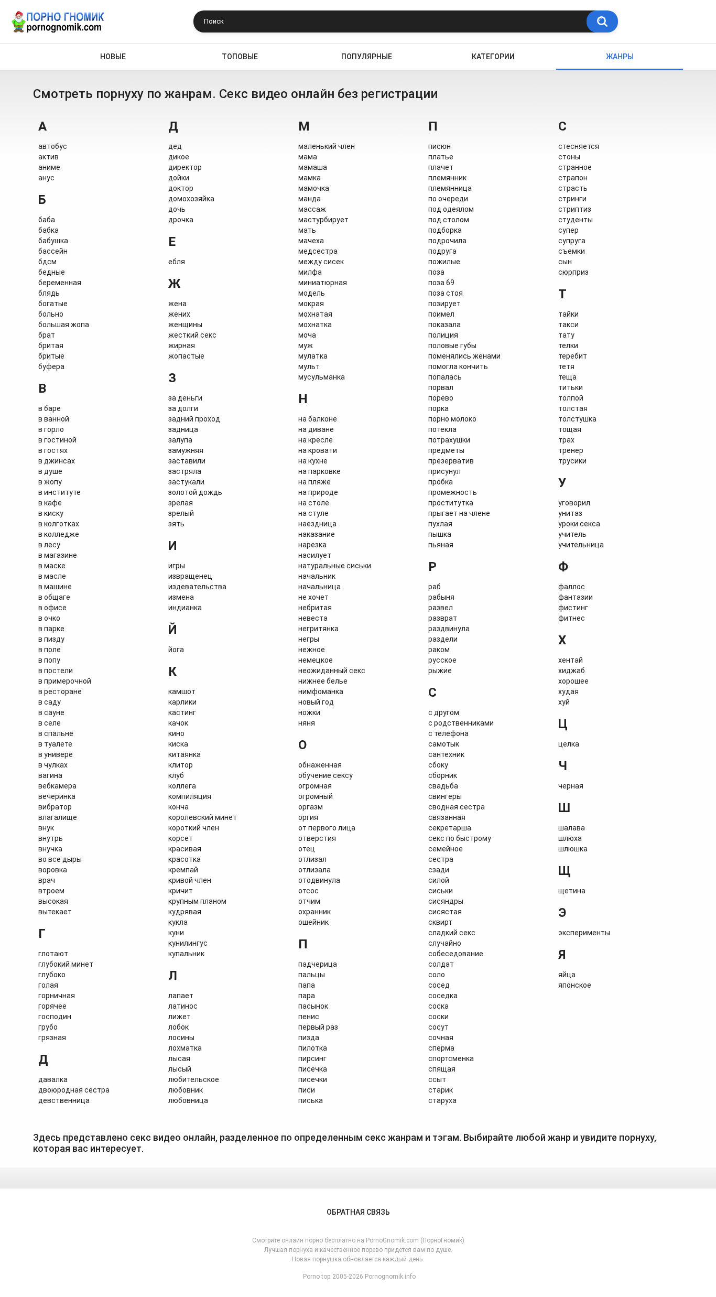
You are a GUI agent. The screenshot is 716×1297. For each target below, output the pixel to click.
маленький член (326, 146)
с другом (443, 712)
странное (575, 167)
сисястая (445, 911)
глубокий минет (65, 964)
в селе (49, 723)
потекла (442, 429)
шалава (571, 828)
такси (568, 324)
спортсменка (451, 1058)
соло (436, 974)
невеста (313, 618)
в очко (49, 618)
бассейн (53, 251)
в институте (59, 492)
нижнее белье (323, 681)
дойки (178, 178)
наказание (316, 534)
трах (566, 440)
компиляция (189, 796)
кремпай (183, 870)
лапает (180, 995)
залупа (180, 440)
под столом (448, 219)
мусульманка (321, 377)
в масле (52, 576)
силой (438, 880)
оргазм (310, 807)
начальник (316, 576)
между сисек (321, 261)
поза (436, 272)
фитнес (571, 618)
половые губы (452, 345)
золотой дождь (195, 492)
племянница (450, 188)
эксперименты (584, 932)
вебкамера (57, 786)
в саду (49, 702)
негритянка (318, 628)
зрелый (181, 513)
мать (307, 230)
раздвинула (449, 628)
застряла (184, 471)
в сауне (51, 712)
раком (439, 649)
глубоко (52, 974)
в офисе (52, 607)
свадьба (443, 786)
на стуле (313, 513)
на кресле (315, 440)
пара (306, 995)
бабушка (53, 240)
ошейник (313, 922)
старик (440, 1090)
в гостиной (57, 440)
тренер (570, 450)
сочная (440, 1037)
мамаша (312, 167)
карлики (182, 702)
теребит (572, 356)
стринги (572, 198)
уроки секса (579, 524)
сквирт (440, 922)
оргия (308, 817)
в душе (50, 471)
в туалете (55, 744)
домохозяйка (191, 198)
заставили (186, 461)
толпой (570, 398)
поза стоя (445, 293)
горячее (52, 1006)
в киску (50, 513)
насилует (314, 555)
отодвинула (319, 880)
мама (307, 157)
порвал (440, 387)
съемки (571, 251)
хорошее (573, 681)
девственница (64, 1100)
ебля (176, 261)
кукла (178, 922)
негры (308, 639)
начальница (319, 586)
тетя (566, 366)
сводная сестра (456, 807)
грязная (52, 1037)
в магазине (57, 555)
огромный (315, 796)
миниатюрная (322, 282)
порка (438, 408)
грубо (48, 1027)
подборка (445, 230)
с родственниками (461, 723)
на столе (313, 503)
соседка (443, 995)
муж (305, 345)
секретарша (449, 828)
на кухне (313, 461)
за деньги (185, 398)
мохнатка (315, 324)
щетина (571, 891)
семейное (445, 849)
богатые (53, 303)
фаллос (571, 586)
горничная (56, 995)
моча (307, 335)
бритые (51, 356)
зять (176, 524)
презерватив (451, 461)
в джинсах (56, 461)
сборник (442, 775)
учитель (572, 534)
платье (440, 157)
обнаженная (320, 765)
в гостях (53, 450)
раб (434, 586)
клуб (176, 775)
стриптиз (574, 209)
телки (568, 345)
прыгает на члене (459, 513)
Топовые (240, 56)
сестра (440, 859)
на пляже (314, 482)
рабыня (441, 597)
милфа (310, 272)
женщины (185, 324)
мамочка (313, 188)
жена (177, 303)
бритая (50, 345)
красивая (184, 849)
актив (48, 157)
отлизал (312, 859)
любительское (193, 1079)
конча (178, 807)
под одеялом (451, 209)
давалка (53, 1079)
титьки (570, 387)
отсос (308, 891)
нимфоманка (320, 691)
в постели (55, 670)
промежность (452, 492)
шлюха (570, 838)
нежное (311, 649)
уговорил (574, 503)
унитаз (570, 513)
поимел (441, 314)
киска (178, 744)
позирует (444, 303)
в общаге (54, 597)
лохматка (185, 1048)
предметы (446, 450)
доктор (180, 188)
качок (178, 723)
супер (568, 230)
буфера (51, 366)
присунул (444, 471)
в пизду (51, 639)
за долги (183, 408)
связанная (446, 817)
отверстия (317, 838)
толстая (573, 408)
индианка (185, 607)
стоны (569, 157)
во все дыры (60, 859)
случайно (444, 943)
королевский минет (202, 817)
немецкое (315, 660)
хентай (570, 660)
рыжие (440, 670)
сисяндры (445, 901)
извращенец (190, 576)
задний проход (194, 419)
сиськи (440, 891)
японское (574, 985)
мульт (309, 366)
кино (176, 733)
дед (175, 146)
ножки (309, 712)
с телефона (448, 733)
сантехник (446, 754)
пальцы (311, 974)
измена (181, 597)
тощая (569, 429)
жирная (181, 345)
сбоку (438, 765)
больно (50, 314)
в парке (51, 628)
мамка (309, 178)
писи (306, 1090)
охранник (314, 911)
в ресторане (60, 691)
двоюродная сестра (74, 1090)
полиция (443, 335)
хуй (564, 702)
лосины (181, 1037)
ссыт (437, 1079)
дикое (178, 157)
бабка (48, 230)
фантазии (575, 597)
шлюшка (573, 849)
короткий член (193, 828)
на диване (316, 429)
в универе (55, 754)
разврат (442, 618)
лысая (179, 1058)
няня (306, 723)
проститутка (450, 503)
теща (567, 377)
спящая (441, 1069)
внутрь (50, 838)
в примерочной (64, 681)
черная (570, 786)
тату (566, 335)
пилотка (312, 1048)
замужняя (185, 450)
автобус (52, 146)
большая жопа (63, 324)
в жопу (50, 482)
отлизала (314, 870)
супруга (571, 240)
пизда (308, 1037)
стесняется (578, 146)
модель (311, 293)
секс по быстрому (459, 838)
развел (440, 607)
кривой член (189, 880)
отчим (309, 901)
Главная (41, 57)
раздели (443, 639)
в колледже (58, 534)
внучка (50, 849)
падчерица (317, 964)
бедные (51, 272)
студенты (575, 219)
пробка (440, 482)
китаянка (184, 754)
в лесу (49, 545)
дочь (177, 209)
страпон (573, 178)
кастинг (182, 712)
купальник (186, 953)
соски (438, 1016)
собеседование (455, 953)
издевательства (197, 586)
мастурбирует (323, 219)
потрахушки (449, 440)
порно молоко (452, 419)
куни (176, 932)
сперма (441, 1048)
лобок (178, 1027)
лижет (179, 1016)
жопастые (186, 356)
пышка (439, 534)
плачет (440, 167)
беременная (59, 282)
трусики (572, 461)
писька (310, 1100)
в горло (51, 429)
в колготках (58, 524)
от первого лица (326, 828)
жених (179, 314)
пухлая (440, 524)
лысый (179, 1069)
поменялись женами (464, 356)
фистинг (573, 607)
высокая (53, 901)
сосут (438, 1027)
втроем (51, 891)
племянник (447, 178)
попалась (445, 377)
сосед (439, 985)
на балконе (317, 419)
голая (48, 985)
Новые (113, 56)
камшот (182, 691)
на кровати (317, 450)
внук (46, 828)
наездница (317, 524)
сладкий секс (451, 932)
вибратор (55, 807)
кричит (180, 891)
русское (442, 660)
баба (46, 219)
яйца (567, 974)
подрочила (447, 240)
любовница (188, 1100)
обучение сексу (325, 775)
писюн (439, 146)
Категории (493, 56)
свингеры (445, 796)
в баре (49, 408)
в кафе (50, 503)
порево (440, 398)
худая (568, 691)
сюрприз (573, 272)
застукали (186, 482)
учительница (581, 545)
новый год (316, 702)
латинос (183, 1006)
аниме (49, 167)
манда (309, 198)
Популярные (366, 56)
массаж (312, 209)
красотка (184, 859)
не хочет (313, 597)
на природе (318, 492)
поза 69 (441, 282)
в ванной (53, 419)
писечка (312, 1069)
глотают (53, 953)
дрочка (180, 219)
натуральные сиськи (334, 565)
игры (176, 565)
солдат (441, 964)
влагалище (57, 817)
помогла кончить (458, 366)
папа (306, 985)
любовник (185, 1090)
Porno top (316, 1276)
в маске (52, 565)
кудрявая (184, 911)
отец (306, 849)
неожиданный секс (331, 670)
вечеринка (56, 796)
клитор (180, 765)
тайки (568, 314)
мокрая (311, 303)
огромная (315, 786)
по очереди (448, 198)
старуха (442, 1100)
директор (185, 167)
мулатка (313, 356)
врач (46, 880)
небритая (315, 607)
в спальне (55, 733)
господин (54, 1016)
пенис (308, 1016)
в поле (49, 649)
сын (565, 261)
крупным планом (197, 901)
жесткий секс (192, 335)
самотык (443, 744)
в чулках (53, 765)
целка (568, 744)
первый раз (318, 1027)
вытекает (55, 911)
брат (46, 335)
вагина (50, 775)
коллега (182, 786)
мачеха (311, 240)
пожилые (444, 261)
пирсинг (312, 1058)
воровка (52, 870)
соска (438, 1006)
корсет (180, 838)
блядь (49, 293)
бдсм (47, 261)
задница (183, 429)
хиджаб (571, 670)
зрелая (180, 503)
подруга (442, 251)
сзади (438, 870)
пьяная (440, 545)
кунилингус (188, 943)
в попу (49, 660)
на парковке (319, 471)
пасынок (313, 1006)
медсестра (318, 251)
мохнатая (315, 314)
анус (46, 178)
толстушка (577, 419)
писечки (312, 1079)
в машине (55, 586)
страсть (573, 188)
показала (444, 324)
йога (176, 649)
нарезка (312, 545)
